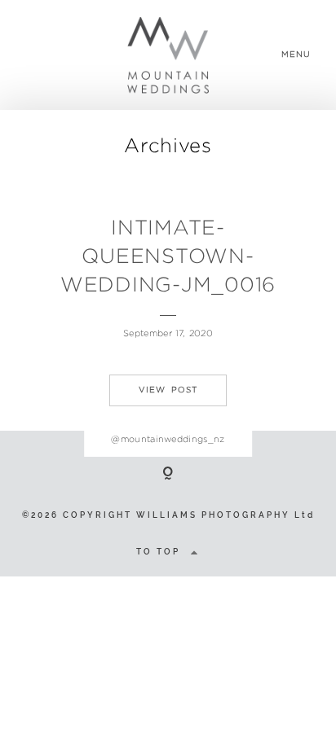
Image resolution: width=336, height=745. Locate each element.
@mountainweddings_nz (168, 439)
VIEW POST (168, 389)
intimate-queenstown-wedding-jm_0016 (168, 256)
